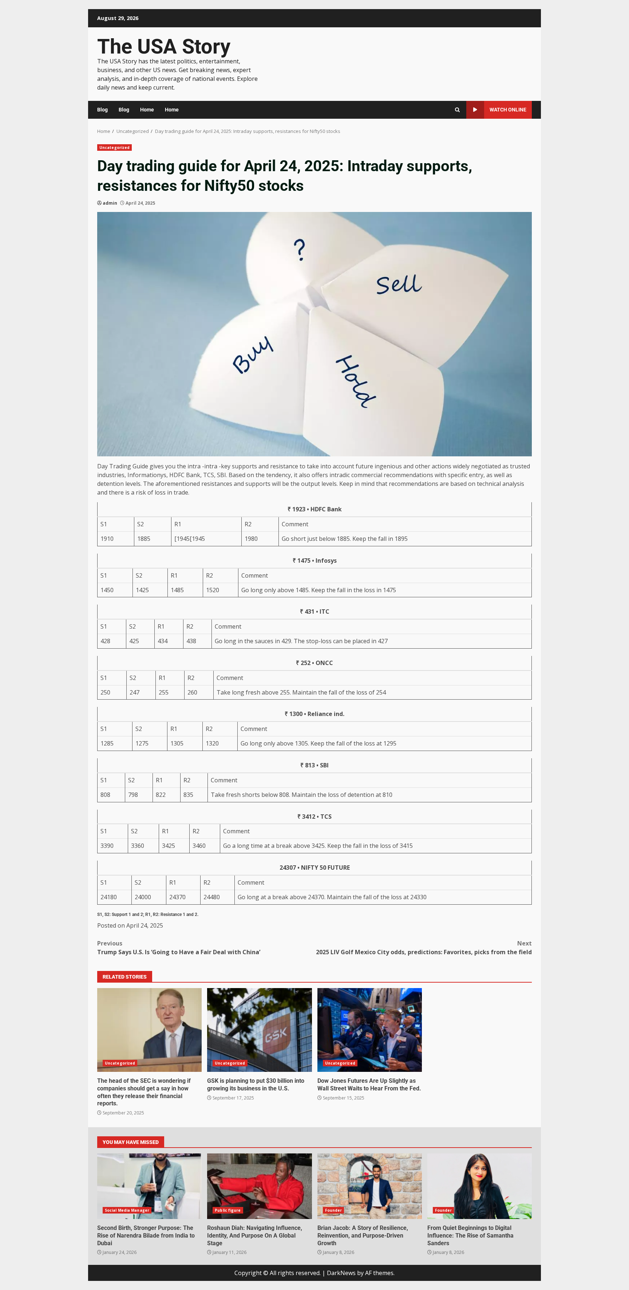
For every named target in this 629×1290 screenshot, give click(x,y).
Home (147, 110)
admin (110, 203)
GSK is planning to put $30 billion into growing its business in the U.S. (259, 1030)
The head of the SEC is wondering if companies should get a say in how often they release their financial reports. (149, 1030)
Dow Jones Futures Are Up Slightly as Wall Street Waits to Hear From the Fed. (369, 1030)
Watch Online (508, 110)
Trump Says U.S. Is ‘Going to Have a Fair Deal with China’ (178, 947)
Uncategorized (114, 147)
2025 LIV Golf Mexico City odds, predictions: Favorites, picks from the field (424, 947)
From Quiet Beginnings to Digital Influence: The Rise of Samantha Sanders (479, 1186)
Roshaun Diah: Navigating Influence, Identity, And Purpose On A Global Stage (259, 1186)
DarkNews (341, 1273)
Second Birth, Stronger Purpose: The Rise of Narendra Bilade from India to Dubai (149, 1186)
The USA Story (163, 47)
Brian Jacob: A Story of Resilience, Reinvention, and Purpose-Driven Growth (369, 1186)
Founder (333, 1210)
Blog (102, 110)
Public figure (228, 1210)
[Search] (457, 110)
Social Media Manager (127, 1210)
